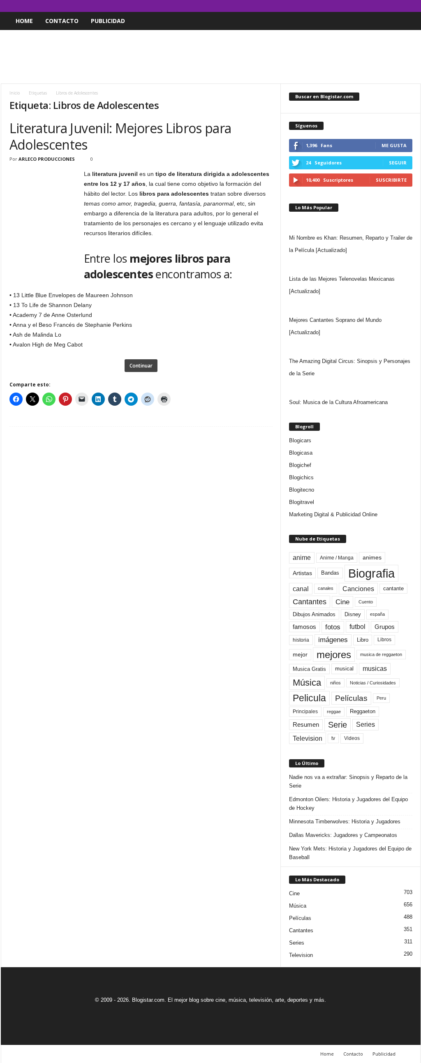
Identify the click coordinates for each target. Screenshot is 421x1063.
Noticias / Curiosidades (373, 682)
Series (365, 724)
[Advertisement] (210, 56)
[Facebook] (376, 6)
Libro (362, 640)
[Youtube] (414, 6)
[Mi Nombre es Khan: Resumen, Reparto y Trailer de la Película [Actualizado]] (350, 223)
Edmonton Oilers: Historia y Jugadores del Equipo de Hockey (348, 803)
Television (307, 738)
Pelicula (309, 698)
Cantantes (309, 602)
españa (377, 614)
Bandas (330, 573)
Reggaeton (362, 711)
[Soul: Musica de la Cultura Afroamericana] (350, 388)
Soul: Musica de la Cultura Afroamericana (338, 402)
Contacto (62, 21)
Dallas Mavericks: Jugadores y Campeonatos (343, 835)
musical (344, 669)
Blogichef (300, 465)
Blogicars (300, 440)
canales (325, 588)
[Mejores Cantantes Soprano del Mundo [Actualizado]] (350, 306)
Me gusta (394, 145)
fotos (332, 627)
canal (301, 588)
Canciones (358, 588)
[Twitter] (402, 6)
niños (335, 682)
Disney (353, 614)
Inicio (14, 93)
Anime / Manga (337, 558)
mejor (300, 654)
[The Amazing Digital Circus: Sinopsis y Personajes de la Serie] (350, 347)
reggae (334, 711)
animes (372, 557)
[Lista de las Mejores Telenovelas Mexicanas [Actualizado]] (350, 265)
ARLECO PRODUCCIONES (47, 159)
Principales (305, 711)
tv (333, 738)
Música (307, 682)
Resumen (306, 724)
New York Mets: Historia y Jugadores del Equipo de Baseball (350, 853)
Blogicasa (300, 453)
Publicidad (108, 21)
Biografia (371, 573)
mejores (334, 654)
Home (24, 21)
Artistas (302, 573)
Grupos (385, 626)
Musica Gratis (309, 669)
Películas (351, 698)
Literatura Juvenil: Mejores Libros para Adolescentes (120, 136)
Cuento (366, 601)
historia (301, 640)
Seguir (398, 162)
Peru (381, 698)
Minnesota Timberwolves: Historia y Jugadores (344, 821)
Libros (384, 639)
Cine (342, 602)
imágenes (333, 640)
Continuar (141, 365)
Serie (337, 724)
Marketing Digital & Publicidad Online (333, 514)
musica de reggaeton (381, 654)
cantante (393, 589)
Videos (352, 738)
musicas (375, 668)
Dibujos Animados (314, 614)
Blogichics (301, 477)
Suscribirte (391, 180)
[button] (408, 21)
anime (302, 557)
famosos (304, 627)
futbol (357, 626)
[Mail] (389, 6)
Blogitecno (301, 490)
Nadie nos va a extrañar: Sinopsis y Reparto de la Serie (348, 781)
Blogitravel (301, 502)
